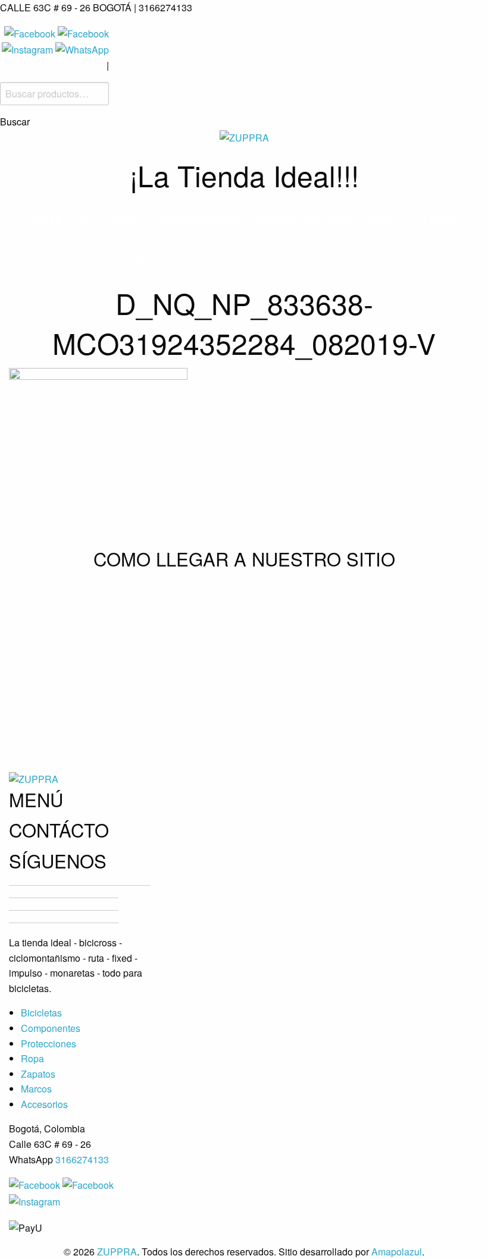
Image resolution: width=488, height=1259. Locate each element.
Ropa (379, 220)
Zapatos (38, 1074)
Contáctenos (321, 261)
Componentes (200, 220)
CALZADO (434, 220)
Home (44, 220)
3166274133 (82, 1159)
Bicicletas (108, 220)
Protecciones (304, 220)
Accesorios (226, 261)
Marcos (149, 261)
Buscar (15, 122)
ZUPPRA (117, 1251)
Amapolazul (396, 1251)
